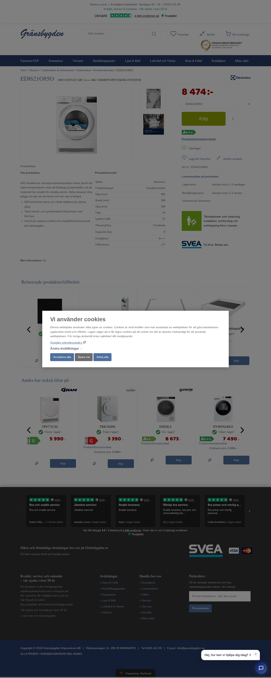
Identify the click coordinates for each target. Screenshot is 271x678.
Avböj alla (102, 357)
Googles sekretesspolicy (66, 342)
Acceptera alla (62, 357)
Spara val (84, 357)
